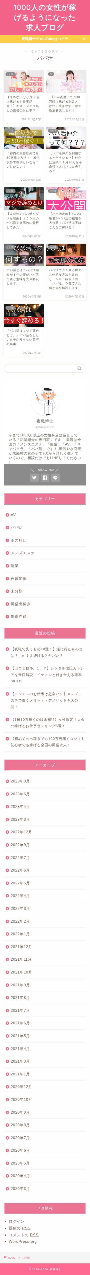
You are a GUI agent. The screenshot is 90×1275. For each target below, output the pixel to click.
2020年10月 (21, 1099)
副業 (15, 566)
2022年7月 (20, 857)
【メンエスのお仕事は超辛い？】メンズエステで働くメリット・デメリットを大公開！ (46, 700)
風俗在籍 (19, 616)
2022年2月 (20, 921)
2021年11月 (21, 959)
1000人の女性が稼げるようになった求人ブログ (45, 17)
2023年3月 (20, 819)
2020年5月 (20, 1163)
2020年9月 (20, 1112)
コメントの (23, 1235)
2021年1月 (20, 1074)
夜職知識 (19, 578)
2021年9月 (20, 985)
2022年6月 (20, 870)
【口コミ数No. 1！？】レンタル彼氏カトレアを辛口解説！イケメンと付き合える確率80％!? (47, 674)
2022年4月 (20, 895)
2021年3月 (20, 1061)
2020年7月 (20, 1138)
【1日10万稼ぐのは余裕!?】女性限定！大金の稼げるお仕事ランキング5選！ (48, 723)
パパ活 (17, 527)
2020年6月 (20, 1150)
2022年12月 (21, 832)
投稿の (19, 1228)
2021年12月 (21, 947)
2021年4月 (20, 1048)
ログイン (17, 1221)
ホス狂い (19, 540)
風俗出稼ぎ (21, 604)
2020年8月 (20, 1125)
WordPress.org (23, 1241)
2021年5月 (20, 1036)
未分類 (17, 591)
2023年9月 (20, 781)
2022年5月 (20, 883)
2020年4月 (20, 1176)
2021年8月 (20, 997)
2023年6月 (20, 794)
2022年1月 (20, 934)
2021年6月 (20, 1023)
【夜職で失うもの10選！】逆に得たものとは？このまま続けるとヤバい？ (47, 652)
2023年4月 (20, 806)
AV (13, 515)
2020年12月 (21, 1086)
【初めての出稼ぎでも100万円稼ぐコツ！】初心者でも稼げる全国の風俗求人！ (48, 742)
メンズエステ (23, 553)
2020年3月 (20, 1188)
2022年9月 (20, 845)
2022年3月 (20, 908)
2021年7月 (20, 1010)
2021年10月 (21, 972)
